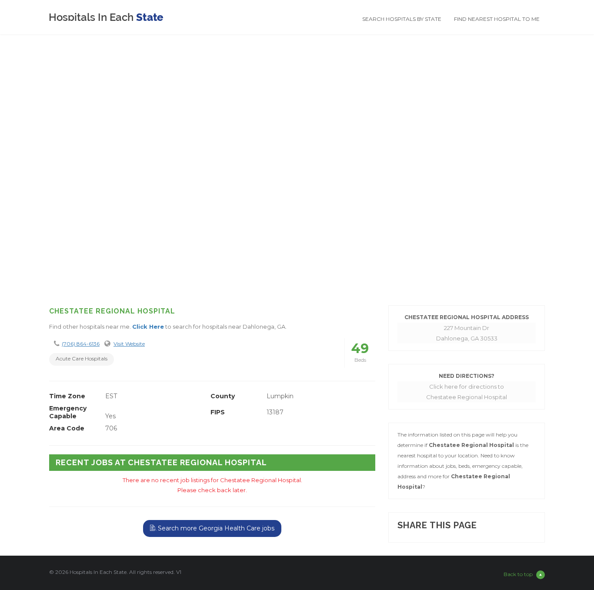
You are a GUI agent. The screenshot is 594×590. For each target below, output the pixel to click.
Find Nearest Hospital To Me (497, 19)
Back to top (518, 574)
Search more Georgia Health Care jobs (215, 528)
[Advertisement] (297, 229)
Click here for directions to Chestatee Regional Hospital (466, 391)
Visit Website (129, 343)
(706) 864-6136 (81, 343)
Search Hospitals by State (401, 19)
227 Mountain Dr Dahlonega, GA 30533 (466, 333)
